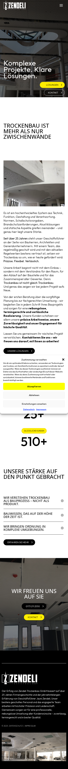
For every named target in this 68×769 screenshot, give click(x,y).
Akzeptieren (34, 386)
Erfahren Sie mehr (18, 542)
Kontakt (53, 92)
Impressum (41, 409)
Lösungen (52, 84)
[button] (63, 359)
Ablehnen (34, 395)
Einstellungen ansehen (34, 403)
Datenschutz (29, 409)
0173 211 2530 (33, 606)
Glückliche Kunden (34, 431)
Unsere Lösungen (17, 350)
